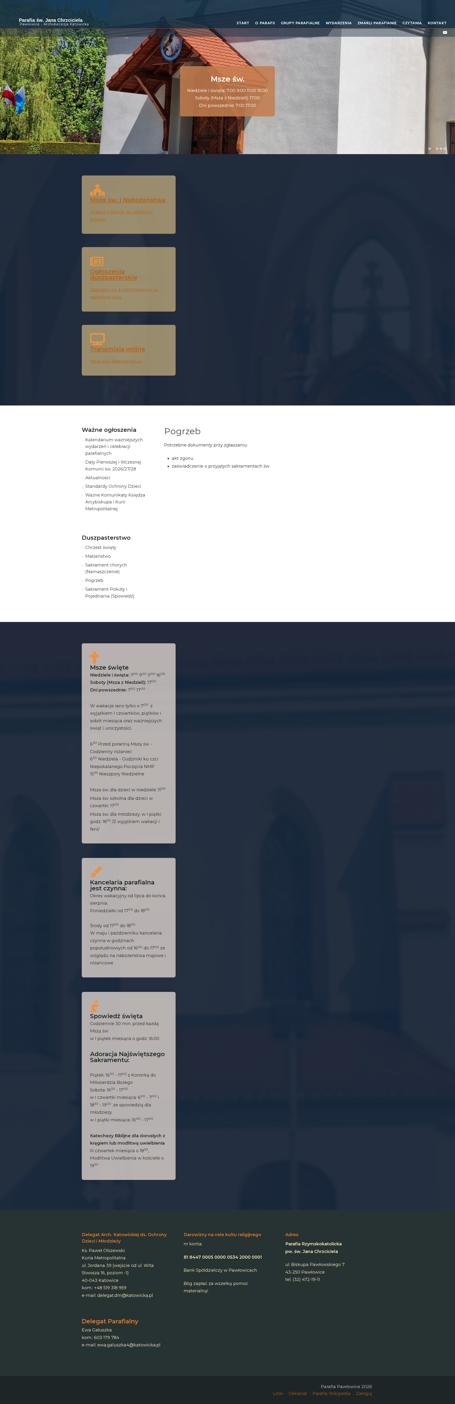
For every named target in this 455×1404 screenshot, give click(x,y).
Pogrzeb (94, 580)
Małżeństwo (98, 556)
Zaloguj (364, 1393)
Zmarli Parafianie (377, 23)
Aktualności (97, 477)
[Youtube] (445, 33)
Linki (278, 1393)
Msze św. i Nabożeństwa (127, 199)
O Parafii (265, 23)
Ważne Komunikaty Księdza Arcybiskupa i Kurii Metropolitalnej (115, 502)
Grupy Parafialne (300, 23)
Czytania (412, 23)
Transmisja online (117, 349)
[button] (429, 148)
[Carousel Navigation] (227, 143)
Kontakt (437, 23)
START (243, 23)
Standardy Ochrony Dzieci (113, 486)
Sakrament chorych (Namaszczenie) (106, 568)
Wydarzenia (339, 23)
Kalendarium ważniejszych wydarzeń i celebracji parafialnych (114, 446)
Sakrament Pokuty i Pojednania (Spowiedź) (109, 593)
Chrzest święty (100, 547)
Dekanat (298, 1393)
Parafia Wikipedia (331, 1393)
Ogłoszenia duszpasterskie (113, 274)
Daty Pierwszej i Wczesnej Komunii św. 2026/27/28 (113, 466)
